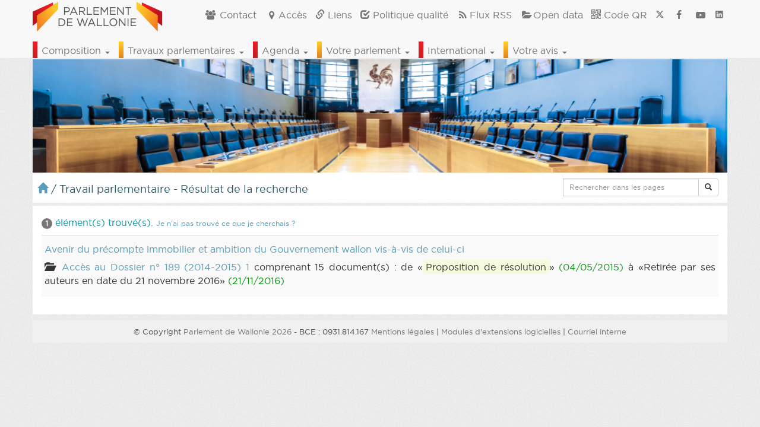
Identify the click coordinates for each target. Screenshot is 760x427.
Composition (73, 50)
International (458, 50)
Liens (338, 15)
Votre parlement (365, 50)
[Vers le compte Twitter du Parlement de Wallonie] (659, 15)
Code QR (624, 15)
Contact (236, 15)
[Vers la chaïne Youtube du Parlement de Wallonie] (700, 15)
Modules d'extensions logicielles (500, 331)
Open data (558, 15)
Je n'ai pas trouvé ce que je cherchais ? (225, 223)
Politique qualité (409, 15)
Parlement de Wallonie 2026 (237, 331)
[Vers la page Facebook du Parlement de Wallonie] (679, 15)
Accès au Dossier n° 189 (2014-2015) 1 (155, 267)
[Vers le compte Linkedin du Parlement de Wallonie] (719, 15)
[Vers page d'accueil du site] (97, 15)
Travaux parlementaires (183, 50)
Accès (292, 15)
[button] (708, 187)
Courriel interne (597, 331)
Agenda (282, 50)
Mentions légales (402, 331)
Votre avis (536, 50)
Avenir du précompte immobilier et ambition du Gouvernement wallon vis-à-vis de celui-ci (254, 249)
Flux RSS (491, 15)
